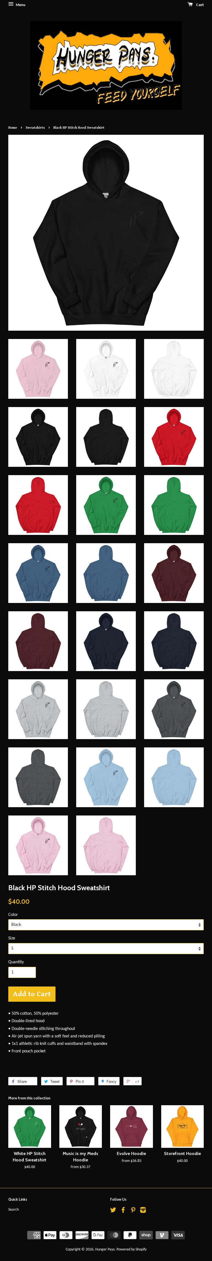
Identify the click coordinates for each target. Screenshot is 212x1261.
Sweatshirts (35, 128)
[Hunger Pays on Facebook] (123, 1211)
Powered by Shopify (131, 1249)
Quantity (16, 962)
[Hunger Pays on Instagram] (143, 1211)
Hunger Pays (105, 1249)
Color (13, 915)
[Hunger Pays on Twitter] (113, 1211)
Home (12, 128)
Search (13, 1209)
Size (11, 938)
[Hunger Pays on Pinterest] (133, 1211)
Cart (199, 5)
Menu (20, 5)
